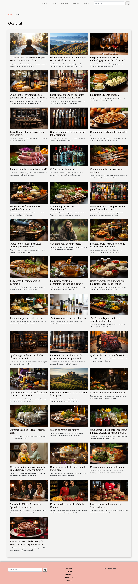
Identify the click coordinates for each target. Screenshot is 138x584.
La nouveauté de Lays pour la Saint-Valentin (105, 506)
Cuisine (54, 3)
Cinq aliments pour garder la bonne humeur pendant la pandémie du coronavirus (108, 432)
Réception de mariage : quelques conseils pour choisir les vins (67, 96)
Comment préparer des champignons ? (62, 208)
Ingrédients (64, 3)
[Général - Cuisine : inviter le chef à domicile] (109, 379)
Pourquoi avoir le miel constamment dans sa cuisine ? (66, 282)
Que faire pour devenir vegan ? (66, 243)
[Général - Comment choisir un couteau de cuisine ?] (109, 155)
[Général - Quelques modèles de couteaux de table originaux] (69, 118)
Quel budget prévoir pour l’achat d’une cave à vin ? (27, 357)
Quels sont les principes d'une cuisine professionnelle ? (25, 245)
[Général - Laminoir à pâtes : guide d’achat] (29, 304)
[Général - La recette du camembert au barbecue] (29, 267)
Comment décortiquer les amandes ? (108, 133)
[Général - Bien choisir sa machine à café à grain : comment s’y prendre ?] (69, 341)
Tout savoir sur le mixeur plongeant (68, 318)
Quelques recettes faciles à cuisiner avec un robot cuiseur (28, 394)
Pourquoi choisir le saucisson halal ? (28, 169)
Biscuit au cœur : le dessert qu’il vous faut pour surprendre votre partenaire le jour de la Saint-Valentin (27, 546)
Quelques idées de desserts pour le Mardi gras (68, 468)
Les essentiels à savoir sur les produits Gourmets (25, 208)
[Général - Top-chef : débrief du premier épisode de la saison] (29, 490)
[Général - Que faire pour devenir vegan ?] (69, 230)
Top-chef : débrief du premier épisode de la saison (25, 506)
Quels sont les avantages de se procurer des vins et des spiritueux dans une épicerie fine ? (28, 97)
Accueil (10, 14)
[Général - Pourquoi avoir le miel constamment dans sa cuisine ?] (69, 267)
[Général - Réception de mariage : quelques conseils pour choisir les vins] (69, 81)
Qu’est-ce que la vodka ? (62, 169)
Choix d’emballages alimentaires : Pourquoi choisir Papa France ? (107, 282)
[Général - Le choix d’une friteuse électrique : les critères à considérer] (109, 230)
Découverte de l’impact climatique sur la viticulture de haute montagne (68, 60)
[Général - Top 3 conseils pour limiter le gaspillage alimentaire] (109, 304)
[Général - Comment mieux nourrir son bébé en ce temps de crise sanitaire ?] (29, 453)
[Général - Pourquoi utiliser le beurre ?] (109, 81)
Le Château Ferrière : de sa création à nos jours (68, 394)
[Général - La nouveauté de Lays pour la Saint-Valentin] (109, 490)
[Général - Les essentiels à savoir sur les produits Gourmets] (29, 192)
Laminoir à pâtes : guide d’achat (26, 318)
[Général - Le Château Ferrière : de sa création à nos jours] (69, 379)
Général (86, 3)
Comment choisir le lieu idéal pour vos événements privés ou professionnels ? (28, 60)
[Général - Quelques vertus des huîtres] (69, 416)
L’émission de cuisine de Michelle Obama (67, 506)
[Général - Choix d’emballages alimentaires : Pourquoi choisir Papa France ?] (109, 267)
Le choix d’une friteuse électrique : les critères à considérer (108, 245)
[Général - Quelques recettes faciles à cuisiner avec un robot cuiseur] (29, 379)
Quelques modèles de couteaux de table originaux (68, 133)
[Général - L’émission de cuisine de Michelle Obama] (69, 490)
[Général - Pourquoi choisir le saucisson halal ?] (29, 155)
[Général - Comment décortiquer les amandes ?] (109, 118)
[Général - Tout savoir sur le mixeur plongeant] (69, 304)
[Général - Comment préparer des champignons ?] (69, 192)
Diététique (75, 3)
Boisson (44, 3)
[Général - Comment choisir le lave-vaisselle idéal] (29, 416)
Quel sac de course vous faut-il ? (107, 355)
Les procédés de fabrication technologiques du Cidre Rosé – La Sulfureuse (108, 60)
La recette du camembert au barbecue (25, 282)
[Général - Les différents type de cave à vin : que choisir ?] (29, 118)
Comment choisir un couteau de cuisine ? (107, 171)
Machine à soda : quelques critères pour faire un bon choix (108, 208)
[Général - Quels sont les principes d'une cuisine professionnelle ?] (29, 230)
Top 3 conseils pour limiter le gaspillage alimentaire (105, 319)
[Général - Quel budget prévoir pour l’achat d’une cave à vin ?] (29, 341)
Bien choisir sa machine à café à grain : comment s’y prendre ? (66, 357)
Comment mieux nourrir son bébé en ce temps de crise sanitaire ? (28, 468)
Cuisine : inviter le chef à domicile (107, 392)
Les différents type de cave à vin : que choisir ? (27, 133)
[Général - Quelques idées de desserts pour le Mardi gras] (69, 453)
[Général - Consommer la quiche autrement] (109, 453)
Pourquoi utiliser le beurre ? (104, 94)
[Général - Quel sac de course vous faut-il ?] (109, 341)
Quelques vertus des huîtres (64, 429)
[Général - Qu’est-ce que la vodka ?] (69, 155)
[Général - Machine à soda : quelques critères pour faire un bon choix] (109, 192)
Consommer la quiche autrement (107, 467)
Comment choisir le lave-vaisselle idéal (27, 431)
